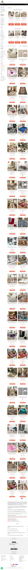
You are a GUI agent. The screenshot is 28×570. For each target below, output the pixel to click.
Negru (2, 44)
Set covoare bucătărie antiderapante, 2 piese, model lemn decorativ (23, 153)
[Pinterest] (12, 549)
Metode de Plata (12, 557)
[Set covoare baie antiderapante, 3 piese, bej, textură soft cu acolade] (23, 53)
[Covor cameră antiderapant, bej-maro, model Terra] (23, 72)
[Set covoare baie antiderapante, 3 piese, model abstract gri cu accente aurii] (23, 185)
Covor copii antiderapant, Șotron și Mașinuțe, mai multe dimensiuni (12, 266)
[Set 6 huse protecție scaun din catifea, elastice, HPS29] (12, 166)
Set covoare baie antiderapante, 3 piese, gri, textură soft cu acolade (23, 397)
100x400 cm (2, 20)
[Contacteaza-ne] (25, 4)
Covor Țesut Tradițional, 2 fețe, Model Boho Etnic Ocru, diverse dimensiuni (12, 416)
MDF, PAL (2, 52)
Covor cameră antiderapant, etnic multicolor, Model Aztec (23, 18)
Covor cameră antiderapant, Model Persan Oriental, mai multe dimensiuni (12, 341)
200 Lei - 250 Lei (3, 79)
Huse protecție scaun (3, 11)
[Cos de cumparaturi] (26, 4)
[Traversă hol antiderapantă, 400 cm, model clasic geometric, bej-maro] (12, 279)
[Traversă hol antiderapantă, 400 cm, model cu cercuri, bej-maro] (12, 391)
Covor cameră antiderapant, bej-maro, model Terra (22, 78)
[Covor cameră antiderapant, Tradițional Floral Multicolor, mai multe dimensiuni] (23, 297)
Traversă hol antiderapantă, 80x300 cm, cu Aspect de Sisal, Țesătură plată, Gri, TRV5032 (11, 37)
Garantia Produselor (12, 559)
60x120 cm (2, 21)
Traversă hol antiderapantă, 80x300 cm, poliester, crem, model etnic (23, 491)
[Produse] (1, 4)
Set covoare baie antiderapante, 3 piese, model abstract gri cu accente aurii (22, 190)
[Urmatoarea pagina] (26, 498)
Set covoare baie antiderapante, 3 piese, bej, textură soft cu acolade (23, 59)
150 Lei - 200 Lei (3, 78)
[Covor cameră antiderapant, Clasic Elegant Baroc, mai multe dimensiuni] (12, 316)
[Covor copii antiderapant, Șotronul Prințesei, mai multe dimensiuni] (12, 447)
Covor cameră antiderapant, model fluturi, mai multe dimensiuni (11, 18)
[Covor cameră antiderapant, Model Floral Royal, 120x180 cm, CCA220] (23, 128)
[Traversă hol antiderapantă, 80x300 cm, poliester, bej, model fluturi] (23, 110)
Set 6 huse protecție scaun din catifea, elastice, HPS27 (12, 228)
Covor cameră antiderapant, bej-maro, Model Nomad (22, 453)
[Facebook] (11, 549)
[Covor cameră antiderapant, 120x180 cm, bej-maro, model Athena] (12, 91)
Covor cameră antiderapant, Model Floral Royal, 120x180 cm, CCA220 (22, 134)
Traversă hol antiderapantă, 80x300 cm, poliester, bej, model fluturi (23, 115)
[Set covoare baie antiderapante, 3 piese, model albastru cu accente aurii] (12, 241)
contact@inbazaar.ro (14, 553)
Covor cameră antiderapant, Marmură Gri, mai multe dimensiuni (12, 134)
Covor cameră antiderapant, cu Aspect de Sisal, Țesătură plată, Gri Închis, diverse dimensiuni (24, 37)
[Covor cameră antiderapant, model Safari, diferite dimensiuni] (23, 260)
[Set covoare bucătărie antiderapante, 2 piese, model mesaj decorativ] (12, 372)
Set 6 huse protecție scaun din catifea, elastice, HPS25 (22, 434)
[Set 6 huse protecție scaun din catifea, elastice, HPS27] (12, 222)
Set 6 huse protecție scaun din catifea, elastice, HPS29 (12, 172)
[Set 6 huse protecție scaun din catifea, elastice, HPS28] (23, 335)
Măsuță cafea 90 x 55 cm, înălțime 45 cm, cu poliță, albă (12, 434)
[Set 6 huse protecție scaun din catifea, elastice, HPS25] (23, 429)
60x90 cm (2, 18)
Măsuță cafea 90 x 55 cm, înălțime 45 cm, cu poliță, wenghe (22, 172)
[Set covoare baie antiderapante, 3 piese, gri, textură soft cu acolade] (23, 391)
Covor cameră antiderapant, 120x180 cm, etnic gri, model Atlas (12, 190)
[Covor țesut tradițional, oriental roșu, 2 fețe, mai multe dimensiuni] (23, 466)
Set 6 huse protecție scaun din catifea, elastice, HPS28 (22, 341)
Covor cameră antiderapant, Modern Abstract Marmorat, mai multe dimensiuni (22, 416)
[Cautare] (26, 1)
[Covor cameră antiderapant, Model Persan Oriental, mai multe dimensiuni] (12, 335)
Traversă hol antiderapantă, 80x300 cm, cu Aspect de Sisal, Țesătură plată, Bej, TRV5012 (17, 37)
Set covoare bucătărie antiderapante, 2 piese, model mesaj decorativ (12, 378)
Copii (1, 33)
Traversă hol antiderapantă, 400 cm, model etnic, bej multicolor (12, 209)
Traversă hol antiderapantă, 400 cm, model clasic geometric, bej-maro (12, 284)
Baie (1, 31)
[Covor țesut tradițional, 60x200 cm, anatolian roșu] (12, 485)
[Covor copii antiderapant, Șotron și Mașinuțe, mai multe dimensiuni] (12, 260)
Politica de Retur (12, 558)
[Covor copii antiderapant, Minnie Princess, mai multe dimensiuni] (12, 72)
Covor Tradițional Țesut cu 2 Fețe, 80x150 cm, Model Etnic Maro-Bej (23, 96)
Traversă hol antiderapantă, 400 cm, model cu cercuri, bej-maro (12, 397)
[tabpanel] (12, 53)
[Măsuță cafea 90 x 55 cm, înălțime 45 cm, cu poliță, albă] (12, 429)
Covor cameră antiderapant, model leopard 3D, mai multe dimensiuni (12, 472)
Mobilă (1, 12)
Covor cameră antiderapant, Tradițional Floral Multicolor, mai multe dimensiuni (23, 303)
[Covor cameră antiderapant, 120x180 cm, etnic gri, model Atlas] (12, 185)
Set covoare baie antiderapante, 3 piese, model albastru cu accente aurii (12, 247)
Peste (2, 66)
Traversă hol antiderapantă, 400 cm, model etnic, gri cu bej (22, 378)
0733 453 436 (14, 552)
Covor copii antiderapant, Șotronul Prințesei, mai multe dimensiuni (12, 453)
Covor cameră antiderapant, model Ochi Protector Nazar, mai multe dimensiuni (22, 228)
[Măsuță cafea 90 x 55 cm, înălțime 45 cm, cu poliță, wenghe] (23, 166)
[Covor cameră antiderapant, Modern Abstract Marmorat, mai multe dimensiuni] (23, 410)
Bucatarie (2, 32)
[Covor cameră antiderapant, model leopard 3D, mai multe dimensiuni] (12, 466)
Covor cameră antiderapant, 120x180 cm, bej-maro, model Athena (12, 96)
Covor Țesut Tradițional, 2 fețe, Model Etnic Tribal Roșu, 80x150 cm (22, 209)
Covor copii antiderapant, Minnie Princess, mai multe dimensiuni (12, 78)
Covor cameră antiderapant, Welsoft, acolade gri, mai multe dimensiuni (12, 303)
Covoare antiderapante (3, 9)
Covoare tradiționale (3, 10)
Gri (1, 43)
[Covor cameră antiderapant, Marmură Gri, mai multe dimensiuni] (12, 128)
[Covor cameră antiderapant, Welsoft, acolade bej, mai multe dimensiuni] (17, 14)
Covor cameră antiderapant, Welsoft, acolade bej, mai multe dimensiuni (17, 18)
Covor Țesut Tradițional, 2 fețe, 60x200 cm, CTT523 (22, 359)
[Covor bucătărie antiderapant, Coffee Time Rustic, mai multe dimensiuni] (23, 241)
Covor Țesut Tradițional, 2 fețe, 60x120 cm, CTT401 (12, 359)
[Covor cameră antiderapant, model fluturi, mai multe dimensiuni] (11, 14)
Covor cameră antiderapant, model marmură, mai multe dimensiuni (22, 284)
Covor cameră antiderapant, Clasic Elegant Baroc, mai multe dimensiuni (12, 322)
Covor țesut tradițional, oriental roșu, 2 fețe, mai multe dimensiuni (22, 472)
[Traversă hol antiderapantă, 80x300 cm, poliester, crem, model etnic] (23, 485)
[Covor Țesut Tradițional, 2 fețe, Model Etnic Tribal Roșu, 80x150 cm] (23, 203)
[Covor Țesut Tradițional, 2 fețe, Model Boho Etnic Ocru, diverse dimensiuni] (12, 410)
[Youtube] (14, 549)
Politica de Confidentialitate (12, 544)
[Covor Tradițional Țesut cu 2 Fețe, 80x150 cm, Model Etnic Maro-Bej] (23, 91)
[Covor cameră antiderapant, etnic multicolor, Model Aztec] (24, 14)
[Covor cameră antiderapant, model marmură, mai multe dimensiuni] (23, 279)
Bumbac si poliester (3, 51)
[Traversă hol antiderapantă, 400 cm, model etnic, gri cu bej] (23, 372)
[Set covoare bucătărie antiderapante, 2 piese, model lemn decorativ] (23, 147)
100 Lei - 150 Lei (3, 77)
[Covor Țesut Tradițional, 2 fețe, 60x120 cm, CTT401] (12, 354)
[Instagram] (16, 549)
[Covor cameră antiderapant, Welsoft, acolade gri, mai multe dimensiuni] (12, 297)
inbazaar (2, 25)
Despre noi (2, 557)
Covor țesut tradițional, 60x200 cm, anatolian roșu (12, 491)
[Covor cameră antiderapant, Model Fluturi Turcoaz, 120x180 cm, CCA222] (23, 316)
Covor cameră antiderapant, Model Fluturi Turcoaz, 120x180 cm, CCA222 (22, 322)
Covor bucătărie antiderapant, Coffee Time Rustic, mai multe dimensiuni (22, 247)
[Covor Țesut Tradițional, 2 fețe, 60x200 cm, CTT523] (23, 354)
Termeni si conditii (3, 558)
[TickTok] (15, 549)
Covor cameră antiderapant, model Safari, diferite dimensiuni (22, 266)
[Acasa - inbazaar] (4, 2)
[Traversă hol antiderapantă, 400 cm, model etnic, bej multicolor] (12, 203)
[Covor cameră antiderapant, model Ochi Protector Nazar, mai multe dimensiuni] (23, 222)
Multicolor (2, 42)
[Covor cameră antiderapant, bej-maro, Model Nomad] (23, 447)
